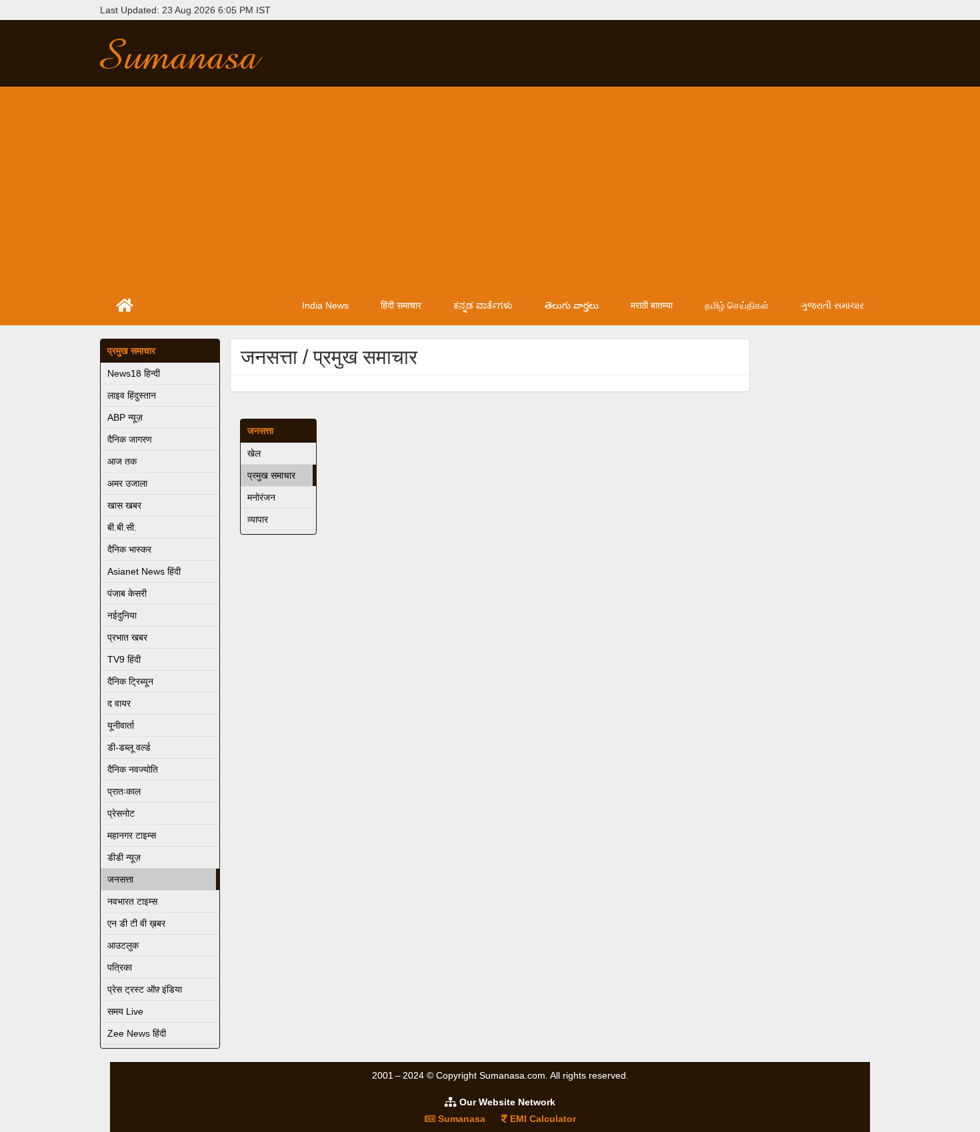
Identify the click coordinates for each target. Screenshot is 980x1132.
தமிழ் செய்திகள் (737, 305)
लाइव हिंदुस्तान (131, 395)
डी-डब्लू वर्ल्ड (129, 747)
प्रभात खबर (127, 637)
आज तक (122, 461)
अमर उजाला (127, 483)
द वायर (119, 703)
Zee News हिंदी (136, 1033)
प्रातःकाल (124, 791)
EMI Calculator (541, 1118)
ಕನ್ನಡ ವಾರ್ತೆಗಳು (483, 305)
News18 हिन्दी (133, 373)
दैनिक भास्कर (129, 549)
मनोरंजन (261, 497)
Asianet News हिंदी (144, 571)
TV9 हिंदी (124, 659)
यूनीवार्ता (120, 725)
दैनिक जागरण (129, 439)
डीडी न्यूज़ (124, 857)
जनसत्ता (120, 879)
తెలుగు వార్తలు (572, 305)
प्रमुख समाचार (131, 350)
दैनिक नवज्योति (132, 769)
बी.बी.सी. (122, 527)
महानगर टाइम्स (131, 835)
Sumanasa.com (192, 53)
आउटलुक (123, 945)
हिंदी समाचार (401, 305)
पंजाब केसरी (127, 593)
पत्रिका (119, 967)
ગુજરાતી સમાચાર (832, 305)
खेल (254, 453)
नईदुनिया (122, 615)
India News (325, 305)
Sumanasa (460, 1118)
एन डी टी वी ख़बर (136, 923)
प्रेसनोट (121, 813)
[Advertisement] (490, 186)
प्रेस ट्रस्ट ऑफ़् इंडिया (144, 989)
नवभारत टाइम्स (132, 901)
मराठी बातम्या (652, 305)
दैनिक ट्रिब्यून (130, 681)
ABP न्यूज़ (125, 417)
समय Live (125, 1011)
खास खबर (124, 505)
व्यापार (257, 519)
